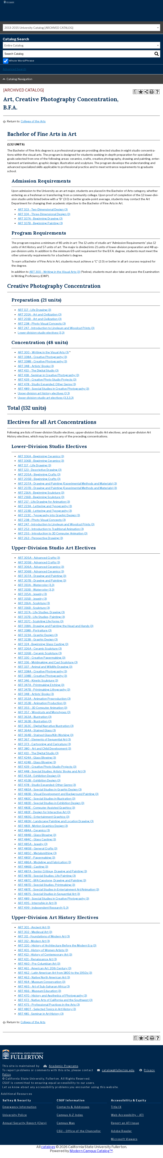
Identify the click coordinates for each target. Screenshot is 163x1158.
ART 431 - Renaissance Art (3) (37, 959)
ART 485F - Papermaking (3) (36, 857)
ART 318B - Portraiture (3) (35, 630)
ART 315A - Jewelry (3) (32, 594)
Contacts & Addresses (73, 1107)
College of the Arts (33, 121)
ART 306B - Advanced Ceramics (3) (41, 571)
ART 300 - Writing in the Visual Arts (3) (54, 271)
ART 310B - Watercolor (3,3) (36, 589)
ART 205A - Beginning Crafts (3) (39, 474)
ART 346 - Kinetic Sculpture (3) (38, 680)
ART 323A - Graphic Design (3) (38, 635)
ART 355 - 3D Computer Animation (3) (42, 707)
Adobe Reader (121, 1131)
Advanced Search (14, 69)
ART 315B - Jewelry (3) (32, 598)
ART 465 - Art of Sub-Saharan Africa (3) (44, 986)
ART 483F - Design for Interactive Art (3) (44, 812)
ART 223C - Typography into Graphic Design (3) (49, 515)
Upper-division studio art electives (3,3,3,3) (46, 397)
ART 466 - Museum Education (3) (39, 991)
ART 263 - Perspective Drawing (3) (40, 538)
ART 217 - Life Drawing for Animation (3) (44, 501)
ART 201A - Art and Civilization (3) (40, 314)
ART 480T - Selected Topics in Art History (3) (47, 1009)
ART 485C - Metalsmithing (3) (37, 853)
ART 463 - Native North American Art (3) (44, 977)
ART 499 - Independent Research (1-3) (43, 907)
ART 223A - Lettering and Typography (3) (45, 506)
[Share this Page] (146, 91)
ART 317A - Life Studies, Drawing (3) (41, 612)
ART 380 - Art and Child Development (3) (44, 748)
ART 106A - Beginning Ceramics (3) (41, 456)
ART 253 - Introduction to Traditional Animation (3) (51, 529)
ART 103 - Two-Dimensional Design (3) (43, 209)
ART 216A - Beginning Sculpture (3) (41, 492)
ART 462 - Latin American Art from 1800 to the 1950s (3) (55, 972)
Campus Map (66, 1123)
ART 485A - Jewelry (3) (33, 844)
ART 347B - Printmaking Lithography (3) (44, 689)
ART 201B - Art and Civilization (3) (40, 319)
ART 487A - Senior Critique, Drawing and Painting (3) (52, 871)
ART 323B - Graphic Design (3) (38, 639)
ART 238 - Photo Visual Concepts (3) (42, 323)
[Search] (156, 54)
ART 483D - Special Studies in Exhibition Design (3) (51, 803)
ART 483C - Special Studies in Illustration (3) (46, 798)
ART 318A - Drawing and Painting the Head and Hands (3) (55, 626)
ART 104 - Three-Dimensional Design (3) (44, 214)
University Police (15, 1115)
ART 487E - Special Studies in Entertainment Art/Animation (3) (58, 889)
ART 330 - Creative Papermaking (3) (41, 657)
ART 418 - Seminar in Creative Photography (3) (48, 375)
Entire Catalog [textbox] (14, 45)
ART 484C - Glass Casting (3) (37, 839)
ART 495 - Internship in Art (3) (37, 903)
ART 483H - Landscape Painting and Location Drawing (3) (56, 821)
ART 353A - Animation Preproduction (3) (44, 698)
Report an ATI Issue (125, 1123)
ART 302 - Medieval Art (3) (35, 932)
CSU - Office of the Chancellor (79, 1131)
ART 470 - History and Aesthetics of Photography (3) (52, 995)
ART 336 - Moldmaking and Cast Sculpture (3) (48, 662)
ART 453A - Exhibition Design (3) (39, 775)
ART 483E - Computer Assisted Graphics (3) (46, 807)
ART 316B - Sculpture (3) (34, 607)
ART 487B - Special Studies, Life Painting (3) (47, 875)
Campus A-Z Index (70, 1115)
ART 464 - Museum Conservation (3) (41, 981)
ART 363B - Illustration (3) (35, 721)
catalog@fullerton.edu (118, 1070)
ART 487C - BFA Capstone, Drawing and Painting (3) (52, 880)
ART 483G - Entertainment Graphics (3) (43, 816)
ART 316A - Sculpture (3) (34, 603)
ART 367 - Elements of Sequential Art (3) (44, 739)
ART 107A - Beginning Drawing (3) (40, 218)
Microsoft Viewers (124, 1139)
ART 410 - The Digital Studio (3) (38, 370)
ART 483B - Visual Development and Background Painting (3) (58, 794)
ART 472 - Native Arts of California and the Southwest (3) (55, 1000)
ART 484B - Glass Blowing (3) (37, 835)
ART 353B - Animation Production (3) (42, 703)
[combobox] (81, 27)
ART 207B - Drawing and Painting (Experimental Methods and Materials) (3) (67, 488)
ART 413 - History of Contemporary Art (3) (45, 954)
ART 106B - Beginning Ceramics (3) (41, 460)
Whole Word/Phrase (21, 60)
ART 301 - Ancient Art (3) (34, 927)
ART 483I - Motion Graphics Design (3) (43, 826)
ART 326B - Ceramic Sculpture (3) (40, 653)
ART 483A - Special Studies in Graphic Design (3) (50, 789)
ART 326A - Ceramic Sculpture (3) (40, 648)
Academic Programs (63, 1066)
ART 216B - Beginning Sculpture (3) (41, 497)
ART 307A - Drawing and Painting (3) (42, 576)
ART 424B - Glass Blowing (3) (37, 762)
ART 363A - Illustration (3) (35, 716)
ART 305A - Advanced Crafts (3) (39, 557)
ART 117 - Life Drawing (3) (34, 309)
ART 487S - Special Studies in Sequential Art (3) (49, 894)
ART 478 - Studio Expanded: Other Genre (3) (47, 384)
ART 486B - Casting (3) (33, 866)
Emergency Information (20, 1107)
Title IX (116, 1107)
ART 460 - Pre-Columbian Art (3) (39, 963)
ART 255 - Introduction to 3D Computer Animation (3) (52, 533)
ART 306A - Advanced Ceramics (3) (41, 566)
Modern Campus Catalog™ (91, 1151)
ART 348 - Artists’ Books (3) (36, 366)
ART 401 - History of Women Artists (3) (43, 950)
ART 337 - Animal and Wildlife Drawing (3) (45, 666)
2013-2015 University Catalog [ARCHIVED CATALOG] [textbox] (38, 27)
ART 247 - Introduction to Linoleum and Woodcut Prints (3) (56, 328)
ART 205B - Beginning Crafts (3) (39, 479)
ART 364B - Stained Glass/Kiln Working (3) (45, 735)
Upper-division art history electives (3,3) (44, 393)
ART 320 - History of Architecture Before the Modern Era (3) (57, 945)
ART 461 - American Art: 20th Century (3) (44, 968)
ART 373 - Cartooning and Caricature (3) (44, 744)
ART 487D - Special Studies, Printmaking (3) (46, 884)
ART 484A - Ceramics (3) (34, 830)
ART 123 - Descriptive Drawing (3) (40, 469)
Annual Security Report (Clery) (25, 1123)
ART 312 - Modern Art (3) (34, 941)
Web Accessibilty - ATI (127, 1115)
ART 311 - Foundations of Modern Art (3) (44, 936)
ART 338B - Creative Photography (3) (42, 361)
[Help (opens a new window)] (157, 91)
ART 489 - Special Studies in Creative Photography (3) (53, 388)
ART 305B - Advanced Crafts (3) (39, 562)
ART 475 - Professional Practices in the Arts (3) (49, 1004)
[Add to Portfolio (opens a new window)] (140, 91)
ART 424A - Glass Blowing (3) (37, 757)
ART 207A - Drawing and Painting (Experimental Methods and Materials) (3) (67, 483)
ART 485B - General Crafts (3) (37, 848)
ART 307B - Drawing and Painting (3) (42, 580)
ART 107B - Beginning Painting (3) (40, 223)
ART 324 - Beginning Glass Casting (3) (43, 644)
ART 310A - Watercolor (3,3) (36, 585)
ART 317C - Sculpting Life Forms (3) (40, 621)
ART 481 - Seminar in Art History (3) (41, 1013)
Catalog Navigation (19, 79)
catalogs (48, 1147)
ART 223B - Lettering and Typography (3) (45, 510)
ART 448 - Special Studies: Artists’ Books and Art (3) (52, 771)
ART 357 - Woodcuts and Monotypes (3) (44, 712)
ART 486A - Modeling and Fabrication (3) (44, 862)
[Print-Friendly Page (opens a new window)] (151, 91)
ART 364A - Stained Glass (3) (37, 730)
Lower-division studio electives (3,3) (41, 332)
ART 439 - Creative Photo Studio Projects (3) (47, 379)
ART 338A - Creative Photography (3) (42, 357)
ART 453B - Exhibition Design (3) (39, 780)
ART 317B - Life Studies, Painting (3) (41, 617)
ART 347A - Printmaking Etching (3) (41, 685)
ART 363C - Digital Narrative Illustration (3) (46, 726)
